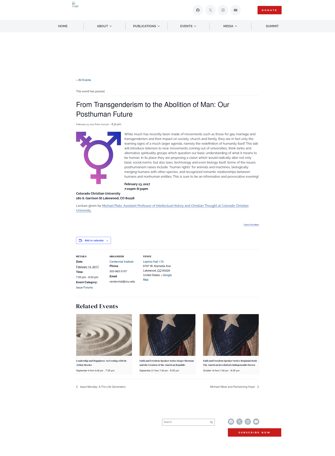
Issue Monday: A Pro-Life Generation (102, 387)
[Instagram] (223, 10)
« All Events (83, 80)
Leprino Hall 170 (153, 261)
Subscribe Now (255, 432)
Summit (272, 26)
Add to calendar (94, 240)
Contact (114, 434)
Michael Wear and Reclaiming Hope (233, 387)
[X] (210, 10)
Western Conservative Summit (128, 420)
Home (63, 26)
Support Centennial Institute (126, 427)
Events (186, 26)
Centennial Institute (121, 261)
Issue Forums (84, 287)
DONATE (269, 10)
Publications (144, 26)
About (102, 26)
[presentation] (104, 335)
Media (228, 26)
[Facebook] (198, 10)
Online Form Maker (251, 224)
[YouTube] (235, 10)
